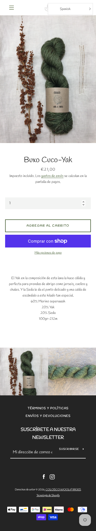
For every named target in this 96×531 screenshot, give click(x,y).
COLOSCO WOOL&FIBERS (63, 489)
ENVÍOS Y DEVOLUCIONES (48, 416)
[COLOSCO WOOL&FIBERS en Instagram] (52, 476)
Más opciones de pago (48, 253)
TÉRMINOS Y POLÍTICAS (48, 408)
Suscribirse (69, 449)
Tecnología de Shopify (48, 495)
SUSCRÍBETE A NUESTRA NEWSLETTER (48, 434)
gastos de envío (52, 176)
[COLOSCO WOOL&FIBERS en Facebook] (43, 476)
